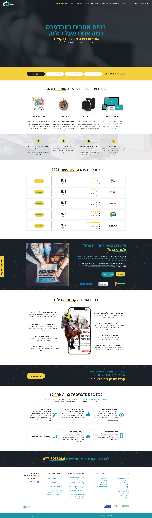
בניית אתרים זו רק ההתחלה (77, 494)
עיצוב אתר (126, 480)
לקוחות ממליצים (125, 495)
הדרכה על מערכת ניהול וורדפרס (88, 147)
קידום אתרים (88, 116)
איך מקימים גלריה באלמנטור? (54, 494)
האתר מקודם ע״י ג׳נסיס (101, 489)
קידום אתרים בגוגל (102, 487)
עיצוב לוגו (126, 482)
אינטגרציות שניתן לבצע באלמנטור (56, 487)
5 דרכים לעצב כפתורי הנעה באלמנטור (55, 479)
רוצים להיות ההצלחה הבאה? (41, 436)
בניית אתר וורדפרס (113, 116)
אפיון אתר (126, 485)
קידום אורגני (104, 480)
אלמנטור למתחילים (124, 493)
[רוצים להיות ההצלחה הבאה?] (54, 436)
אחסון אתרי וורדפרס (63, 146)
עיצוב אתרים (64, 116)
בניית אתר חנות (39, 116)
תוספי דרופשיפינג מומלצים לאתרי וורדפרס (77, 483)
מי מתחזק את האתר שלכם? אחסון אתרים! (77, 497)
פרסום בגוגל (103, 482)
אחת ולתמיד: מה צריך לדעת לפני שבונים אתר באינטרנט (77, 477)
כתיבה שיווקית (103, 485)
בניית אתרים (125, 476)
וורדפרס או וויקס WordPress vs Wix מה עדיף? (76, 487)
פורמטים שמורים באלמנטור (55, 492)
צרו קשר (127, 498)
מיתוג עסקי (104, 478)
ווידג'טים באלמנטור (57, 490)
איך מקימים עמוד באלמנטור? (54, 476)
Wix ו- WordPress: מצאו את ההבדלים (76, 491)
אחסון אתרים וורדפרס (123, 489)
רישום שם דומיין (114, 146)
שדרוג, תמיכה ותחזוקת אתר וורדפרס (38, 147)
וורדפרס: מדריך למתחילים (122, 491)
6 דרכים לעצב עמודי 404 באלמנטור (55, 483)
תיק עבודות (126, 487)
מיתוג (105, 476)
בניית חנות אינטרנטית (123, 478)
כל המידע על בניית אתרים (77, 480)
